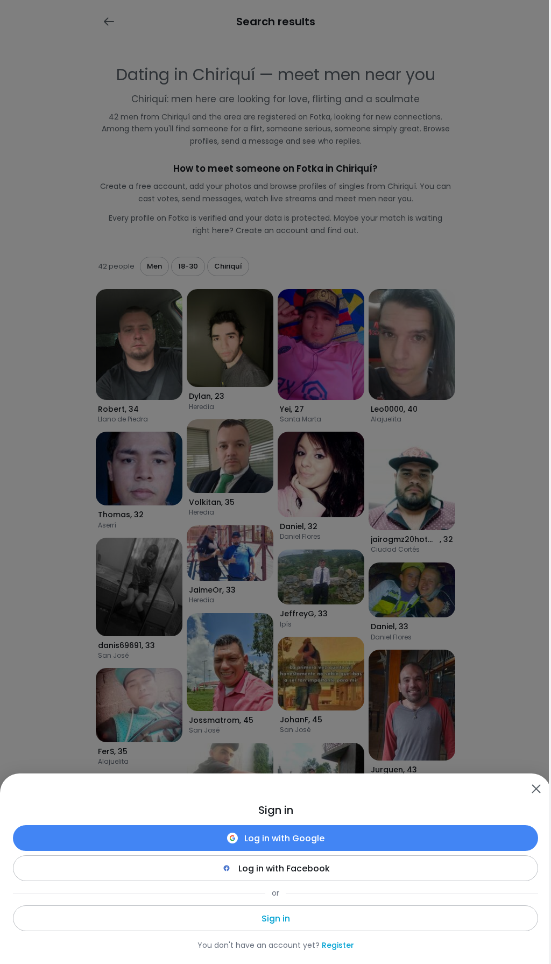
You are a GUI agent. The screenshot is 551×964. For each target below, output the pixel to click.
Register (338, 945)
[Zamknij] (536, 788)
